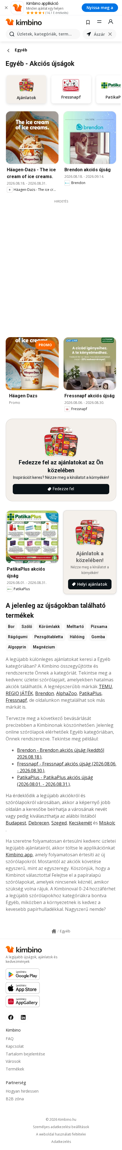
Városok (13, 1061)
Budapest (16, 823)
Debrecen (38, 823)
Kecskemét (80, 823)
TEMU (105, 686)
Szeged (59, 823)
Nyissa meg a (100, 7)
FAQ (10, 1038)
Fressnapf (16, 700)
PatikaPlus (90, 693)
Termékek (15, 1069)
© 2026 (61, 1119)
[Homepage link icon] (54, 931)
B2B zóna (15, 1098)
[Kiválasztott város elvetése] (110, 34)
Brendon (44, 693)
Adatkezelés (61, 1141)
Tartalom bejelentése (25, 1054)
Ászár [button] (99, 34)
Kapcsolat (15, 1046)
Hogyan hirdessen (22, 1091)
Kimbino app (19, 854)
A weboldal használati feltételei (61, 1134)
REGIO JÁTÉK (19, 693)
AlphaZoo (66, 693)
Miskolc (107, 823)
